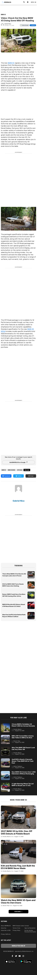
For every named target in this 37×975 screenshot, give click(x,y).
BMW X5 (3, 14)
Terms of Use (16, 928)
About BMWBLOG (6, 925)
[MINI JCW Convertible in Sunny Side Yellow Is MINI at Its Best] (5, 736)
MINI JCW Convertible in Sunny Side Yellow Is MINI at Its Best (23, 737)
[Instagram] (24, 956)
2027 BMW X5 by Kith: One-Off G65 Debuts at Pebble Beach (16, 832)
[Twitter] (16, 956)
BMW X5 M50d (11, 470)
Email (31, 476)
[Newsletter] (27, 2)
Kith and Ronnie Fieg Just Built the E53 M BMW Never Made (18, 867)
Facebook (7, 476)
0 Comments (32, 25)
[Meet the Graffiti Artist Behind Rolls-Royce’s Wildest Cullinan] (31, 613)
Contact (27, 925)
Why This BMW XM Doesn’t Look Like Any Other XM (23, 748)
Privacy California (5, 934)
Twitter (19, 476)
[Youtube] (20, 956)
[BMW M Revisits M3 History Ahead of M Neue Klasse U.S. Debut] (31, 603)
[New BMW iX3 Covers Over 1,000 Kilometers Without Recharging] (5, 772)
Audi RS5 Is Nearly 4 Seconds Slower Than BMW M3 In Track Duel (22, 761)
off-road (19, 470)
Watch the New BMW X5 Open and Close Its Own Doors (18, 901)
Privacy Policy (16, 930)
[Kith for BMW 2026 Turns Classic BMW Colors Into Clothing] (31, 582)
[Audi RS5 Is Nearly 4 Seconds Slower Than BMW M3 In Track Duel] (5, 759)
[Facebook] (13, 956)
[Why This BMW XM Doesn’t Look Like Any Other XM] (5, 747)
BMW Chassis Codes (18, 925)
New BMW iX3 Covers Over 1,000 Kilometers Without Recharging (24, 773)
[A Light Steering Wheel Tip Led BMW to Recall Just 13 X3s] (5, 784)
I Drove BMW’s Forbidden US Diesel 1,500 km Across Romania (23, 725)
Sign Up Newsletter (30, 928)
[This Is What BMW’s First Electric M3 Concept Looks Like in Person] (31, 572)
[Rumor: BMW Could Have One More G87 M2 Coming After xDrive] (31, 592)
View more (17, 911)
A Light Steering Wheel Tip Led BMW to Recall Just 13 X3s (22, 784)
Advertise (3, 928)
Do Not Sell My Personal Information (30, 931)
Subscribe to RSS (6, 930)
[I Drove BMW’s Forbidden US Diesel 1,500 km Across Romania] (5, 724)
